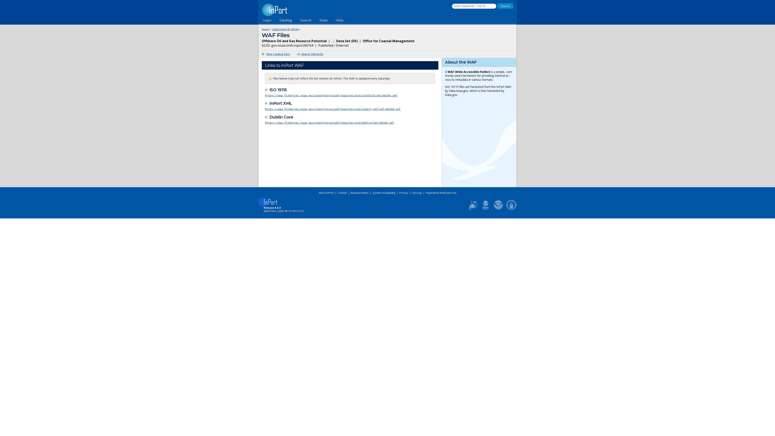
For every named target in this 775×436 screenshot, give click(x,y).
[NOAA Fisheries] (485, 209)
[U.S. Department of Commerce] (511, 209)
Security (417, 193)
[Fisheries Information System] (472, 209)
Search (305, 20)
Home (265, 29)
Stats (323, 20)
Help (340, 20)
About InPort (326, 193)
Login (267, 20)
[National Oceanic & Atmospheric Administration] (498, 209)
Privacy (403, 193)
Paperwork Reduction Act (441, 193)
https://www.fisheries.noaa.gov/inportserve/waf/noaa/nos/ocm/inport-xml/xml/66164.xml (333, 109)
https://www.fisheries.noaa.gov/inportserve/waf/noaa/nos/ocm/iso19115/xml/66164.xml (331, 95)
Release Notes (360, 193)
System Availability (384, 193)
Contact (342, 193)
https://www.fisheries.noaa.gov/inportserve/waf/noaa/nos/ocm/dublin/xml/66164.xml (329, 122)
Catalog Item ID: (285, 29)
